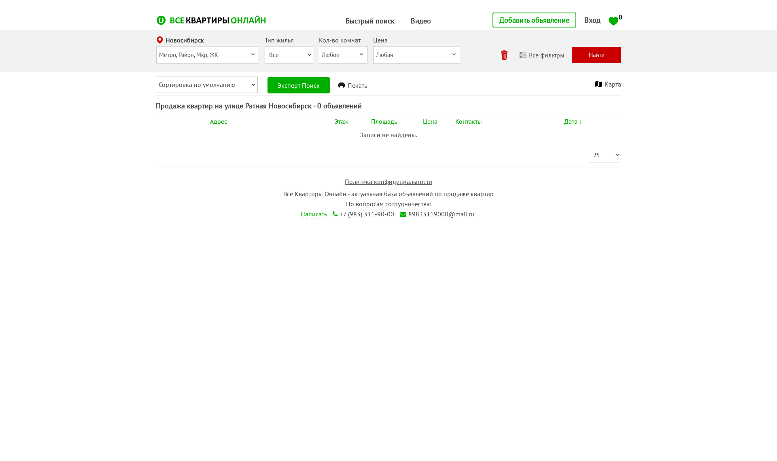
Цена (430, 121)
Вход (592, 20)
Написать (314, 214)
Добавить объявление (534, 20)
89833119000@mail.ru (441, 214)
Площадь (384, 121)
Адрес (218, 121)
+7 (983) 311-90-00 (367, 214)
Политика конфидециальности (388, 182)
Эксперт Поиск (299, 85)
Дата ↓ (573, 121)
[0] (613, 20)
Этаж (341, 121)
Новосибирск (185, 40)
